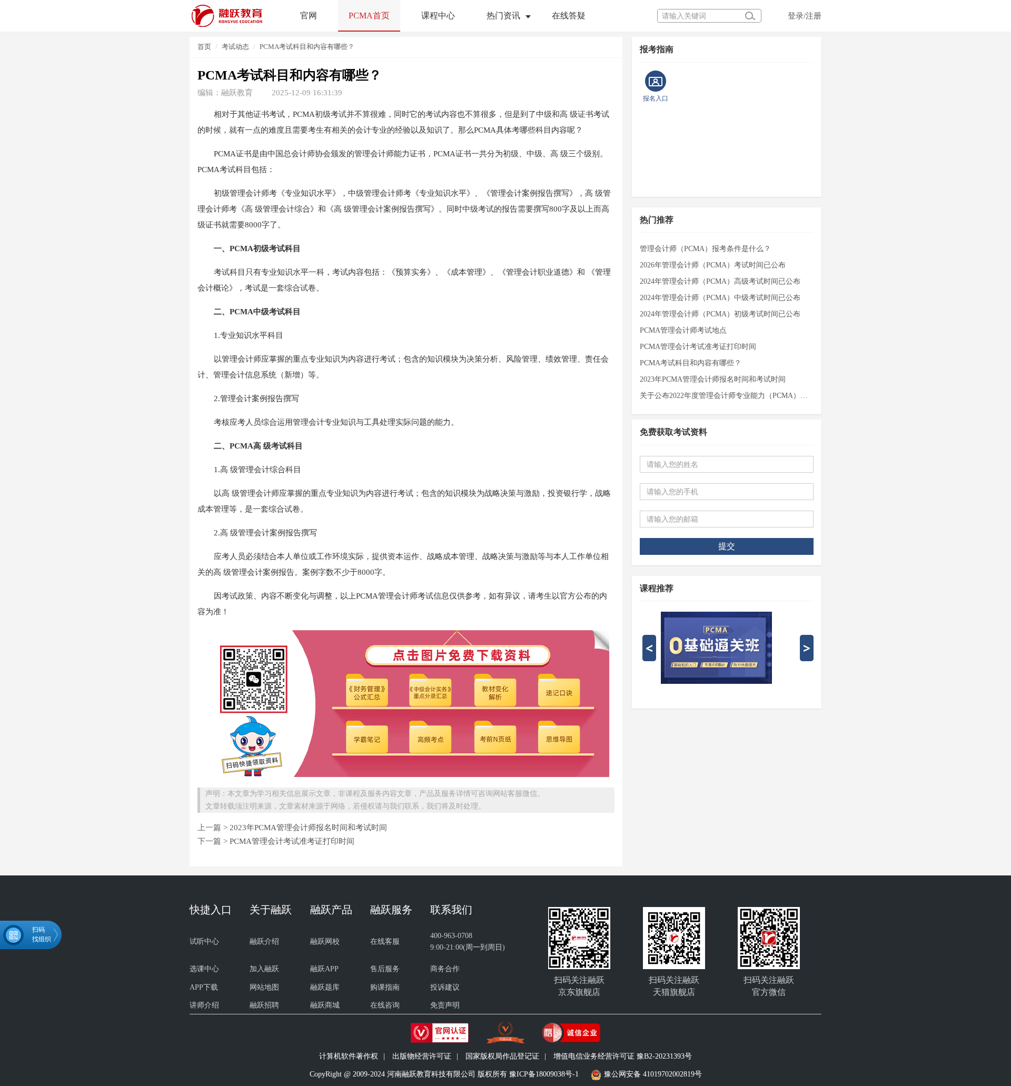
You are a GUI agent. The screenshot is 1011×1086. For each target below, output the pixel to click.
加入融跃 (264, 969)
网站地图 (264, 987)
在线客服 (385, 941)
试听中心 (204, 941)
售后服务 (385, 969)
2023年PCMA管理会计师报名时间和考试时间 (308, 827)
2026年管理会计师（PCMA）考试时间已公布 (713, 265)
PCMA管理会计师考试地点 (683, 330)
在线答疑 (569, 15)
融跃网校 (325, 941)
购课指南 (385, 987)
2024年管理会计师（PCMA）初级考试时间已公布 (720, 314)
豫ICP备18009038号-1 (544, 1075)
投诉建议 (445, 987)
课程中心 (438, 15)
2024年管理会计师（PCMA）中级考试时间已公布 (720, 298)
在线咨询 (385, 1005)
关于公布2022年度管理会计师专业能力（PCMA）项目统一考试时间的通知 (727, 396)
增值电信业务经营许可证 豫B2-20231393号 (622, 1056)
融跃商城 (325, 1005)
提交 (726, 546)
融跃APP (324, 969)
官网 (308, 15)
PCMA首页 (369, 15)
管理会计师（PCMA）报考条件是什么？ (705, 249)
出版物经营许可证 (421, 1056)
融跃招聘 (264, 1005)
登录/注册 (804, 15)
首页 (204, 47)
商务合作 (445, 969)
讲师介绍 (204, 1005)
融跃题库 (325, 987)
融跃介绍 (264, 941)
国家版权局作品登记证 (502, 1056)
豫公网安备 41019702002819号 (653, 1075)
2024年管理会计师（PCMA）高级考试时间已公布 (720, 281)
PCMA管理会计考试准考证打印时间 (292, 840)
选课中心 (204, 969)
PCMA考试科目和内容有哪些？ (307, 47)
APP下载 (204, 987)
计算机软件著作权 (348, 1056)
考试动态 (235, 47)
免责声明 (445, 1005)
